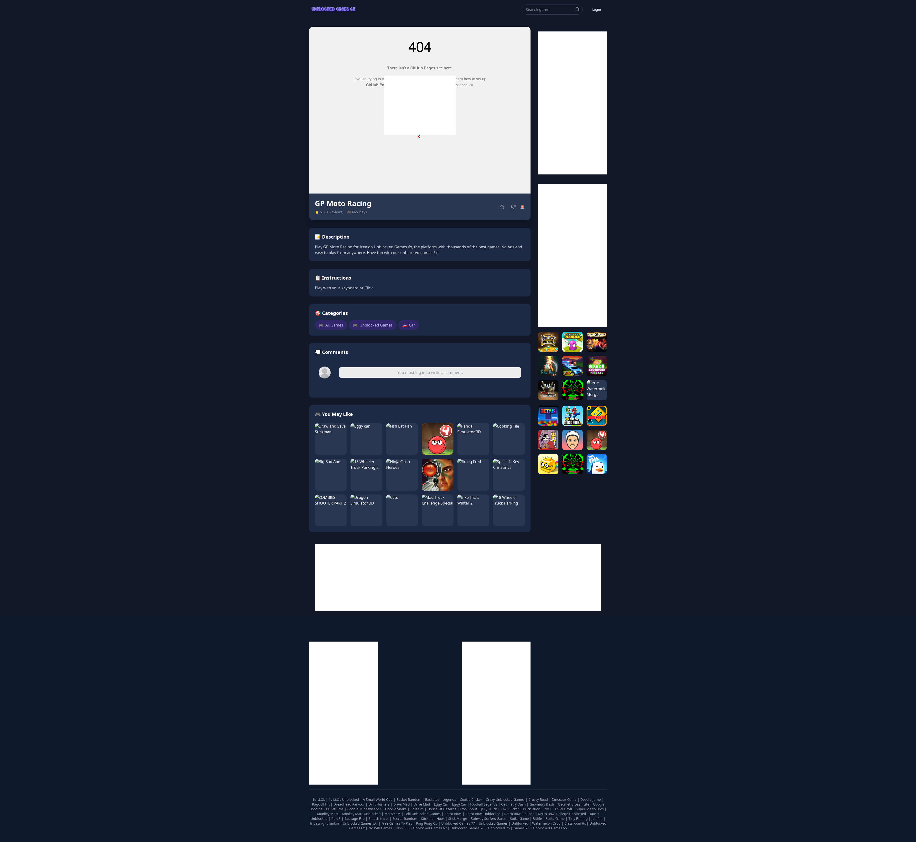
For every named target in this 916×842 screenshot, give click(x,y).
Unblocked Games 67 (430, 828)
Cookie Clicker (471, 799)
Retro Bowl (453, 813)
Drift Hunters (379, 804)
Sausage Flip (355, 818)
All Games (331, 325)
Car (408, 325)
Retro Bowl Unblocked (483, 813)
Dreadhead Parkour (349, 804)
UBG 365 (402, 828)
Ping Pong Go (427, 823)
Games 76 (521, 828)
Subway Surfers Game (489, 818)
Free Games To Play (397, 823)
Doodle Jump (591, 799)
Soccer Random (405, 818)
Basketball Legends (441, 799)
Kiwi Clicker (510, 809)
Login (596, 9)
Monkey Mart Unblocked (362, 813)
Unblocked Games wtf (361, 823)
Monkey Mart (328, 813)
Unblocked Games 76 (467, 828)
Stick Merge (458, 818)
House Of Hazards (442, 809)
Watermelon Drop (547, 823)
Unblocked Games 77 (458, 823)
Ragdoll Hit (321, 804)
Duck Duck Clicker (537, 809)
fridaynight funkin (325, 823)
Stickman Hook (433, 818)
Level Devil (564, 809)
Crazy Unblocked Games (506, 799)
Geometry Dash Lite (574, 804)
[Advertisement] (420, 105)
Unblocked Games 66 (550, 828)
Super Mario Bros (590, 809)
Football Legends (484, 804)
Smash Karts (379, 818)
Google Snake (396, 809)
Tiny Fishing (578, 818)
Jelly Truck (489, 809)
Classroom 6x (575, 823)
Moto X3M (393, 813)
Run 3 (336, 818)
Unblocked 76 (499, 828)
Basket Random (409, 799)
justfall (598, 818)
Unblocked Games (373, 325)
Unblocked (520, 823)
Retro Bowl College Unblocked (562, 813)
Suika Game (520, 818)
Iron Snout (469, 809)
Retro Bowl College (519, 813)
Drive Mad (402, 804)
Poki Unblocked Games (423, 813)
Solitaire (418, 809)
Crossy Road (538, 799)
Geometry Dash (514, 804)
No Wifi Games (380, 828)
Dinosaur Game (565, 799)
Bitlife (538, 818)
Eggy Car (441, 804)
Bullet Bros (335, 809)
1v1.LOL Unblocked (344, 799)
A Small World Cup (378, 799)
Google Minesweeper (364, 809)
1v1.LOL (319, 799)
